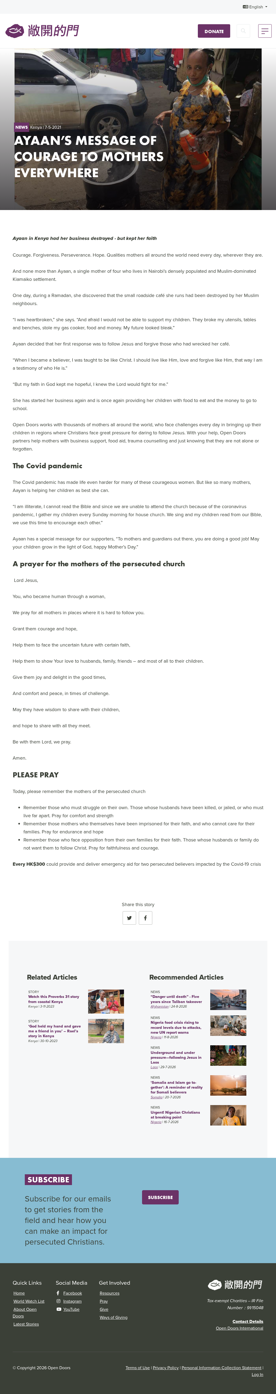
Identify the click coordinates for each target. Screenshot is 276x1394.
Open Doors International (239, 1328)
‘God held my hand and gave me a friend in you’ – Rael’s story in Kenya (54, 1031)
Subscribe (160, 1197)
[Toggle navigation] (265, 31)
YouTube (71, 1309)
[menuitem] (255, 7)
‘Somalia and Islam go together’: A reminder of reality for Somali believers (177, 1087)
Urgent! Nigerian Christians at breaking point (175, 1114)
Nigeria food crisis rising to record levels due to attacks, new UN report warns (176, 1027)
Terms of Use (138, 1368)
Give (104, 1309)
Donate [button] (214, 31)
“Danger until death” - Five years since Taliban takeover (176, 999)
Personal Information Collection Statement (221, 1368)
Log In (257, 1374)
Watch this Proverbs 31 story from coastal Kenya (53, 999)
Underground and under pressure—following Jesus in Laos (176, 1057)
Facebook (72, 1293)
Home (19, 1293)
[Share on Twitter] (129, 918)
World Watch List (28, 1301)
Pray (104, 1301)
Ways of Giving (113, 1317)
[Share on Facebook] (145, 918)
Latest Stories (26, 1324)
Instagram (72, 1301)
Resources (109, 1293)
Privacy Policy (166, 1368)
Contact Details (248, 1321)
